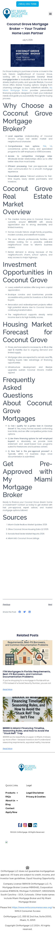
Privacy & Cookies (36, 796)
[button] (50, 14)
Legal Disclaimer (35, 792)
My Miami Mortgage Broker (27, 89)
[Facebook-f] (20, 825)
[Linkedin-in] (35, 825)
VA (51, 146)
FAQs (8, 796)
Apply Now (11, 812)
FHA (44, 146)
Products (10, 792)
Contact (10, 808)
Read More (7, 689)
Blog (8, 804)
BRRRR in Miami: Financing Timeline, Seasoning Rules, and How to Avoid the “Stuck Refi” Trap (26, 730)
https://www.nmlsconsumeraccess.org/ (32, 907)
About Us (10, 800)
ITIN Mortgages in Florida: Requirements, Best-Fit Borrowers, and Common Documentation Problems (27, 674)
